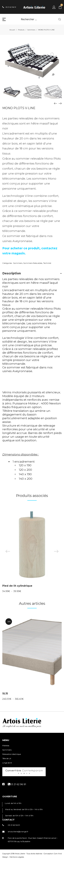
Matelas (5, 745)
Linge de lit (7, 763)
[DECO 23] (60, 103)
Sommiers (31, 30)
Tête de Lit (6, 758)
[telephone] (17, 784)
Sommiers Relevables (32, 263)
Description (11, 273)
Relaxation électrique (11, 754)
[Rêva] (55, 103)
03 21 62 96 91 (14, 825)
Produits (21, 30)
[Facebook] (3, 784)
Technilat (47, 263)
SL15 (5, 693)
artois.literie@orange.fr (18, 831)
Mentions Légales (17, 857)
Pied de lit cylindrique (17, 585)
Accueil (12, 30)
